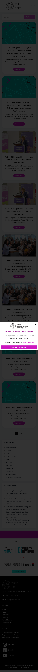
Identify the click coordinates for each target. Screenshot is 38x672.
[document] (19, 336)
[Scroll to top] (35, 667)
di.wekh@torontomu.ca (28, 342)
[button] (35, 324)
